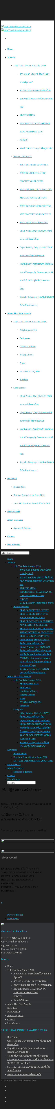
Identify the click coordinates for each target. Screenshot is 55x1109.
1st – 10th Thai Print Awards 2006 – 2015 (31, 503)
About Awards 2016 (28, 330)
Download (12, 478)
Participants (25, 338)
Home (10, 49)
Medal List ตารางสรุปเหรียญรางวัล (36, 148)
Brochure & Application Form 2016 (28, 495)
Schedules (24, 379)
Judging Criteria (26, 355)
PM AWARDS (13, 512)
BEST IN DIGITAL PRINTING (34, 222)
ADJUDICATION (27, 115)
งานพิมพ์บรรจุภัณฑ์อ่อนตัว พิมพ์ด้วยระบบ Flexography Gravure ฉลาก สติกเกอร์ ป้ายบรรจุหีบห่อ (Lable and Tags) (30, 1059)
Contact (11, 536)
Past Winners (13, 545)
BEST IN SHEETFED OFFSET (34, 165)
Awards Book (19, 487)
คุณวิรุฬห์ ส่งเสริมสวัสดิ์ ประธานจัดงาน (32, 985)
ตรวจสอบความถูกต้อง (30, 371)
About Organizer (15, 520)
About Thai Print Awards (19, 313)
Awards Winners (22, 156)
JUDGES (24, 140)
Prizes (22, 363)
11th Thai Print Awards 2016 (30, 322)
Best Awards (13, 1037)
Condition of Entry (28, 346)
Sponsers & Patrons (21, 528)
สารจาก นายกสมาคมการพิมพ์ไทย (35, 90)
